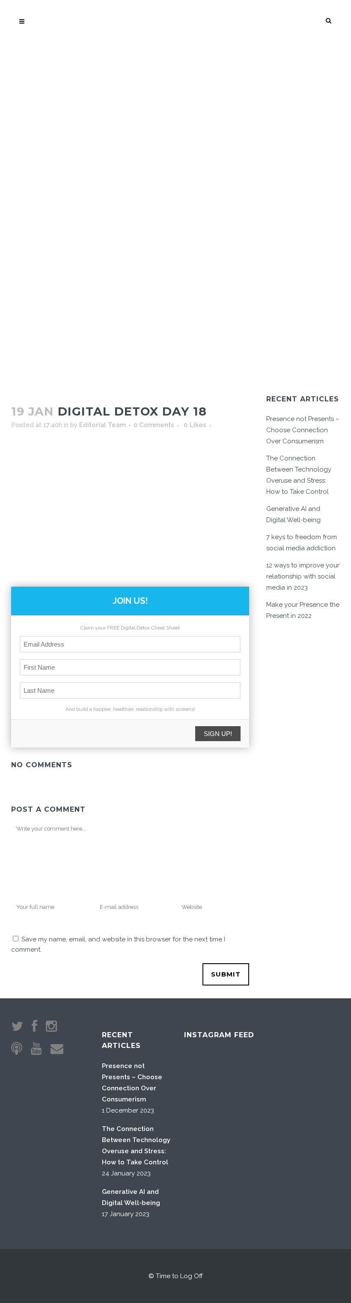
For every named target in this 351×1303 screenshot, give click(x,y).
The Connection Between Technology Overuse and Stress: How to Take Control (136, 1145)
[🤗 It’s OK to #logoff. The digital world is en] (248, 1119)
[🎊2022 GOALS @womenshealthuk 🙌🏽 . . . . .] (291, 1162)
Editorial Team (102, 425)
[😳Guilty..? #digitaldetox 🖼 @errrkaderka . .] (205, 1119)
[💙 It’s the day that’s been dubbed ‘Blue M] (248, 1162)
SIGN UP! (218, 733)
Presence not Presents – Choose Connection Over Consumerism (302, 430)
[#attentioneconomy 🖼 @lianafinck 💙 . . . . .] (205, 1162)
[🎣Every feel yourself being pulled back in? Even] (205, 1075)
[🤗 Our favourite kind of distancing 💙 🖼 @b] (248, 1075)
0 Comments (154, 425)
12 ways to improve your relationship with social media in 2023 (302, 576)
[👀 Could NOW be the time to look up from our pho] (291, 1075)
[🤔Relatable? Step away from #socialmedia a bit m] (291, 1119)
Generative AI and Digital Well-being (131, 1197)
